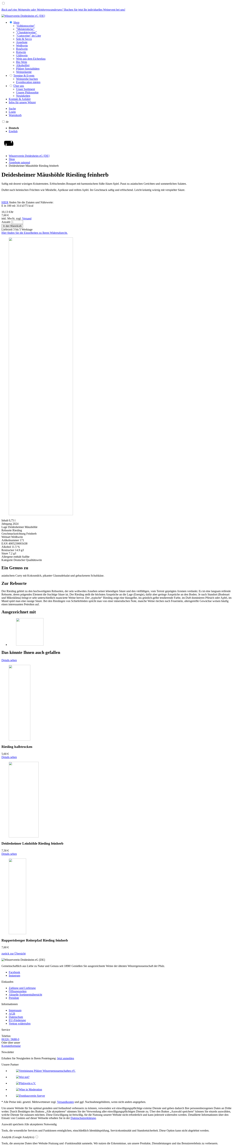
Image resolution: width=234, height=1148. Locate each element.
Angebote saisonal (19, 162)
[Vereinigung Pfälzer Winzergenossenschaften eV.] (46, 1070)
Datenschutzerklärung (83, 1118)
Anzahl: (6, 222)
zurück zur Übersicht (13, 953)
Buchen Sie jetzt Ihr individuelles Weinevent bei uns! (63, 9)
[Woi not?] (22, 1077)
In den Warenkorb (12, 226)
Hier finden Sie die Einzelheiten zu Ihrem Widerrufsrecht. (34, 232)
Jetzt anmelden (65, 1058)
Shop (12, 159)
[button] (12, 1124)
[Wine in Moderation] (29, 1089)
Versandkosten (65, 1101)
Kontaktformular (11, 1045)
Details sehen (9, 660)
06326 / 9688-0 (10, 1039)
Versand (26, 218)
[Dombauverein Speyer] (30, 1095)
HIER (4, 202)
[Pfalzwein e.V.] (26, 1083)
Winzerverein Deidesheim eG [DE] (29, 155)
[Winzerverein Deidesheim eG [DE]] (23, 15)
